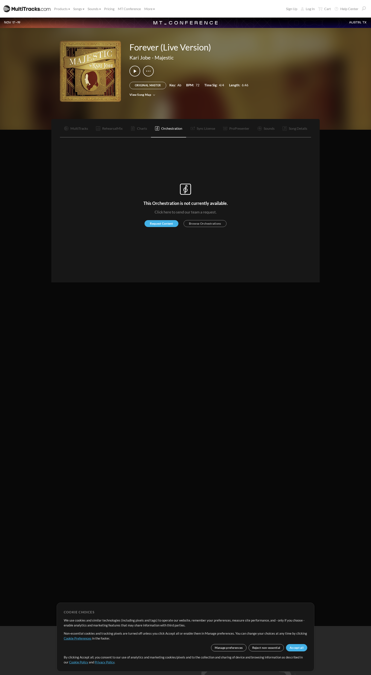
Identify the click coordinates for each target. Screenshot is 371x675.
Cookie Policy (78, 662)
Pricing (109, 9)
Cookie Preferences (77, 638)
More (148, 9)
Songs (77, 9)
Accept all (297, 647)
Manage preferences (229, 647)
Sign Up (291, 9)
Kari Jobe (140, 57)
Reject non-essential (266, 647)
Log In (310, 9)
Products (61, 9)
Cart (327, 9)
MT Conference (129, 9)
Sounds (93, 9)
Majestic (164, 57)
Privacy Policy (104, 662)
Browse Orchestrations (205, 223)
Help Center (349, 9)
